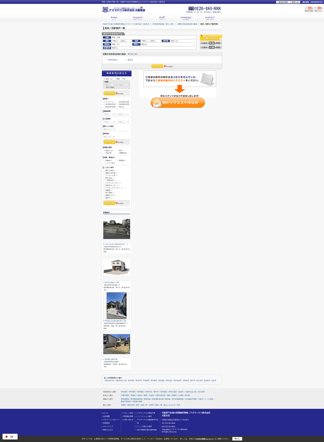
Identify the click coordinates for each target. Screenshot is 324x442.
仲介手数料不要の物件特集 (147, 430)
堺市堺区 (131, 380)
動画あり (122, 160)
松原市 (213, 380)
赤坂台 (139, 395)
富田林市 (207, 380)
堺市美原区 (177, 380)
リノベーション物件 (144, 416)
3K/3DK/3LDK (124, 104)
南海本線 (147, 399)
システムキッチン (113, 183)
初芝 (137, 405)
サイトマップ (108, 426)
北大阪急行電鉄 (191, 399)
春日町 (187, 395)
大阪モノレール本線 (205, 399)
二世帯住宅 (110, 180)
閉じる (237, 439)
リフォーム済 (111, 175)
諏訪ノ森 (158, 405)
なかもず (172, 405)
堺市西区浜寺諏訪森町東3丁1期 (115, 321)
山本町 (180, 395)
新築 (118, 79)
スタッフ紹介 (128, 413)
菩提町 (133, 395)
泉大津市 (199, 380)
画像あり (108, 160)
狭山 (165, 405)
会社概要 (106, 416)
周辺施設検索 (128, 416)
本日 (120, 150)
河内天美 (113, 60)
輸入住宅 (109, 178)
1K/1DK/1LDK (124, 102)
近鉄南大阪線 (137, 401)
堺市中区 (138, 380)
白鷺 (142, 405)
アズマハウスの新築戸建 (146, 413)
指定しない (110, 79)
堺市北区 (169, 380)
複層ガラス (110, 195)
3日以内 (108, 153)
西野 (145, 395)
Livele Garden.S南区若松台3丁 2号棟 (117, 244)
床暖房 (109, 190)
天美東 (151, 395)
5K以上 (121, 107)
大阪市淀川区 (109, 380)
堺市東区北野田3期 (110, 359)
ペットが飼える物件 (144, 426)
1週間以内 (123, 153)
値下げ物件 (110, 87)
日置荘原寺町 (160, 395)
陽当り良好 (110, 170)
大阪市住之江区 (121, 380)
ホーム (105, 413)
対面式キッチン (112, 185)
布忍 (130, 60)
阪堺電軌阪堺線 (136, 399)
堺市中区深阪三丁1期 (111, 282)
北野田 (123, 405)
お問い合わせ (128, 420)
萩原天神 (130, 405)
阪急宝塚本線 (126, 401)
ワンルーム (109, 102)
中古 (124, 79)
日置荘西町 (125, 395)
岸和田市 (186, 380)
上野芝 (151, 405)
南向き (109, 198)
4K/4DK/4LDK (110, 107)
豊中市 (192, 380)
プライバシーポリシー (111, 420)
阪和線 (167, 399)
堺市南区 (161, 380)
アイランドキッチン (113, 188)
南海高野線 (125, 399)
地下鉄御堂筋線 (177, 399)
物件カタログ (108, 430)
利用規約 (106, 423)
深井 (178, 405)
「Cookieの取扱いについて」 (204, 439)
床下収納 (109, 193)
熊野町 (174, 395)
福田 (168, 395)
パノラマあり (110, 163)
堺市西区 (154, 380)
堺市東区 (146, 380)
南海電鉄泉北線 (158, 399)
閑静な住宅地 (111, 173)
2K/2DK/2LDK (110, 104)
